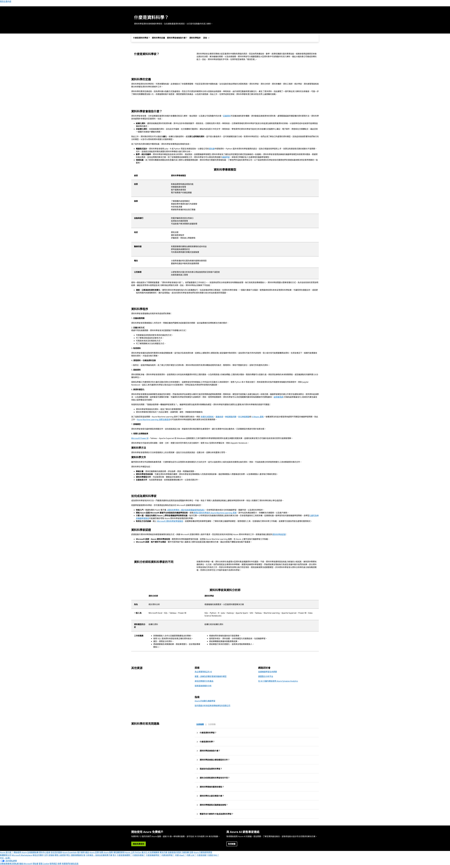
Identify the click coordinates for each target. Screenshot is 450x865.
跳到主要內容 (5, 1)
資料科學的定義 (158, 37)
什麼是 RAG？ (213, 855)
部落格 (51, 855)
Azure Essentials (69, 852)
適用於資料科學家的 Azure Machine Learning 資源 (214, 512)
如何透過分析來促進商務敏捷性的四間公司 (212, 705)
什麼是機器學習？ (153, 855)
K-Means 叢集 (258, 416)
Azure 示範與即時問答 (202, 852)
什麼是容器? (202, 855)
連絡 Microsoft (25, 863)
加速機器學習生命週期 (267, 671)
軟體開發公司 (5, 855)
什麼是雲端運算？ (124, 855)
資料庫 (212, 148)
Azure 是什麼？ (6, 852)
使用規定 (53, 863)
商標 (59, 863)
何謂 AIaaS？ (180, 855)
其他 (205, 37)
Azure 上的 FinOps (133, 852)
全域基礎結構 (32, 852)
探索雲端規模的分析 (203, 685)
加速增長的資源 (174, 852)
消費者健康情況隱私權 (9, 863)
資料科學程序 (195, 37)
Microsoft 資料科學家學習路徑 (170, 521)
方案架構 (185, 852)
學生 (68, 855)
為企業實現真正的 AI (203, 671)
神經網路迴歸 (230, 416)
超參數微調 (278, 397)
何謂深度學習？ (167, 855)
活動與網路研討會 (77, 855)
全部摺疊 (212, 724)
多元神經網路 (243, 416)
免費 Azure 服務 (106, 852)
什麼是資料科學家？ (141, 37)
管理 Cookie (44, 863)
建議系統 (219, 416)
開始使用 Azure (20, 852)
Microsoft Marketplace (22, 855)
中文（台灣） (5, 858)
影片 (114, 855)
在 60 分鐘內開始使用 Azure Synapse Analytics (278, 681)
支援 (191, 852)
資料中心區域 (44, 852)
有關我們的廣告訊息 (70, 863)
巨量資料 (227, 116)
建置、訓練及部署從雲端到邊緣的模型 (211, 676)
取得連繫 (232, 844)
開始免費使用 (138, 844)
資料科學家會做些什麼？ (177, 37)
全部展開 (200, 724)
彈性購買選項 (119, 852)
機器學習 (226, 157)
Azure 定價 (94, 852)
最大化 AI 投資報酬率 (150, 852)
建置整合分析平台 (265, 676)
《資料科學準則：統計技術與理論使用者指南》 (185, 510)
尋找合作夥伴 (38, 855)
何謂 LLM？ (191, 855)
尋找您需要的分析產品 (204, 681)
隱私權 (35, 863)
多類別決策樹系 (207, 416)
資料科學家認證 (279, 534)
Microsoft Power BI (139, 438)
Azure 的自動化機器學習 (205, 701)
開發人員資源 (60, 855)
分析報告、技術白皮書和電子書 (99, 855)
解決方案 (163, 852)
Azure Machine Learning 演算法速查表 (153, 419)
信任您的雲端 (56, 852)
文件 (46, 855)
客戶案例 (81, 852)
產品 (87, 852)
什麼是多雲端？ (138, 855)
